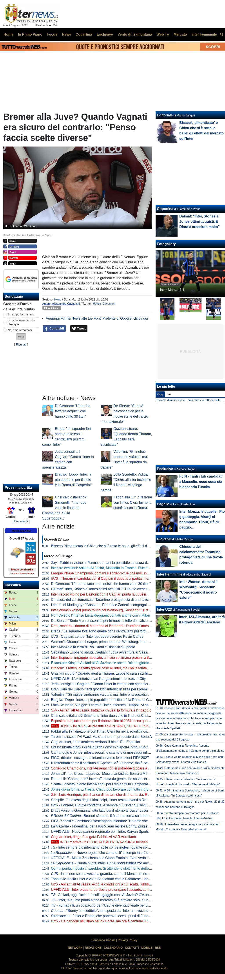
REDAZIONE (93, 947)
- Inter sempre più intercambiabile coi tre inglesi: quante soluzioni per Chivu (112, 847)
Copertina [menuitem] (84, 34)
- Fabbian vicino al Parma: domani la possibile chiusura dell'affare (105, 563)
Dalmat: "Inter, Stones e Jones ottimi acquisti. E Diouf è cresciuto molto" (106, 589)
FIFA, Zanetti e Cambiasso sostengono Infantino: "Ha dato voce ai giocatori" (110, 821)
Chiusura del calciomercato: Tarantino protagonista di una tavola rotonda (107, 599)
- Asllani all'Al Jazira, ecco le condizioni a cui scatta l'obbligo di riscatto (110, 884)
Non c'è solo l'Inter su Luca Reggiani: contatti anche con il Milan (100, 615)
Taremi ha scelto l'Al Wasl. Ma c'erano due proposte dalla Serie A (101, 737)
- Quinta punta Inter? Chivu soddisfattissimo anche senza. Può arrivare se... (121, 863)
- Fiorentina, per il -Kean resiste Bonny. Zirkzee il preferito (108, 826)
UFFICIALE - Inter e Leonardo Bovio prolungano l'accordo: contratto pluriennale (113, 889)
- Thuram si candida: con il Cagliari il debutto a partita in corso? (104, 578)
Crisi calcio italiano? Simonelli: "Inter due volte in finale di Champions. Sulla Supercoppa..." (64, 507)
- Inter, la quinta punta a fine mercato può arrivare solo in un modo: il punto (111, 900)
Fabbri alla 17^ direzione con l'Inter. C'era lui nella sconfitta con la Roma (132, 502)
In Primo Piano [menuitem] (30, 34)
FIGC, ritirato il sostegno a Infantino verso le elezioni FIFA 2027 (100, 758)
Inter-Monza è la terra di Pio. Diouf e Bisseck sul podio (93, 647)
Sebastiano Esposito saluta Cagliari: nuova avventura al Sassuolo (102, 652)
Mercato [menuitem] (180, 34)
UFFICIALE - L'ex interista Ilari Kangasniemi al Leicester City (98, 679)
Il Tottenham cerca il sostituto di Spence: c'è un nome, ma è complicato (105, 763)
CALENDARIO (113, 947)
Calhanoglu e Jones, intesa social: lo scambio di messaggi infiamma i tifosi (109, 752)
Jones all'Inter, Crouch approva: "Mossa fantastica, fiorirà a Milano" (102, 773)
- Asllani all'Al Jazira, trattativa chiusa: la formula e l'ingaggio (101, 710)
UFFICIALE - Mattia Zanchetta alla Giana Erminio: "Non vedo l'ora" (103, 858)
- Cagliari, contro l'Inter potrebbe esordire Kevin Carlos (97, 636)
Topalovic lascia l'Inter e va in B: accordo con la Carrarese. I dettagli (103, 879)
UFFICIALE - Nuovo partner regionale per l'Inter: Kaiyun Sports (100, 831)
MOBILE (146, 947)
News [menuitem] (66, 34)
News (57, 299)
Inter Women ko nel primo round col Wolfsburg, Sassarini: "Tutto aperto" (106, 610)
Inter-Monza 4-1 (172, 290)
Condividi (56, 328)
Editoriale (165, 115)
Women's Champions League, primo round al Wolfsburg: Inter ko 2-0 (104, 642)
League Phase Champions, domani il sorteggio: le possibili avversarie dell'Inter (112, 573)
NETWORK (75, 947)
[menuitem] (221, 34)
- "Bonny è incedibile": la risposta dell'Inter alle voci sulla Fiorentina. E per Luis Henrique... (127, 910)
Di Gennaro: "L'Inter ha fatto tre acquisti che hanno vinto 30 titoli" (72, 411)
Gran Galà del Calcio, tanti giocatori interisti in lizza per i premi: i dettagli (107, 689)
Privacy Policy (127, 940)
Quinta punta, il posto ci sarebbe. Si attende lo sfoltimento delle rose (103, 868)
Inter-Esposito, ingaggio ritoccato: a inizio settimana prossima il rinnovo (106, 657)
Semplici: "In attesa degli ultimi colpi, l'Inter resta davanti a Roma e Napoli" (109, 800)
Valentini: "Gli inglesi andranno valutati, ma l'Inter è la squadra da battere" (108, 694)
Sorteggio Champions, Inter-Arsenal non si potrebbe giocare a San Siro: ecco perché (117, 768)
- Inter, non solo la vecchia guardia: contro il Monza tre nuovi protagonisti (111, 874)
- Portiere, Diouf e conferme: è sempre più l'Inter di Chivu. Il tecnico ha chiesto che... (119, 805)
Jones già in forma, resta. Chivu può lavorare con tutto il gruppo (102, 789)
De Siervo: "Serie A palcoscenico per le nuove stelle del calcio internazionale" (111, 621)
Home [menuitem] (8, 34)
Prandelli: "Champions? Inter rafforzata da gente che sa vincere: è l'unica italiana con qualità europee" (130, 779)
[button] (21, 336)
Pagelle (163, 504)
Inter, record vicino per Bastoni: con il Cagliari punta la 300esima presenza (108, 594)
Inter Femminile (169, 574)
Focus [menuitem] (52, 34)
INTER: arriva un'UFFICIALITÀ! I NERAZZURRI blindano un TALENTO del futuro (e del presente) (132, 842)
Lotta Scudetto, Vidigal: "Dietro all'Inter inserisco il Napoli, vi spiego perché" (109, 705)
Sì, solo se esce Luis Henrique (21, 322)
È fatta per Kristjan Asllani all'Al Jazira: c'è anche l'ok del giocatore (102, 663)
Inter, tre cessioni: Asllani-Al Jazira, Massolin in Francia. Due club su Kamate (110, 568)
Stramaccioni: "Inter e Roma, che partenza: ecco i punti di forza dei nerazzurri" (111, 916)
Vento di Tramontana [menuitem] (135, 34)
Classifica (13, 585)
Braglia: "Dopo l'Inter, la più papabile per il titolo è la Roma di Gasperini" (73, 480)
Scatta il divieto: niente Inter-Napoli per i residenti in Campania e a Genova (109, 784)
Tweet (81, 328)
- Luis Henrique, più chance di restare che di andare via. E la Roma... (107, 795)
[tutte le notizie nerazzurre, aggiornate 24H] (31, 13)
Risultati (21, 344)
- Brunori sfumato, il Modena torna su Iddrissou (102, 816)
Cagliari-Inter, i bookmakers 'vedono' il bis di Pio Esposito (95, 742)
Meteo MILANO (21, 530)
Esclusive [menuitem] (105, 34)
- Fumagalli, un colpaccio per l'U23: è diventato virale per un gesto (105, 905)
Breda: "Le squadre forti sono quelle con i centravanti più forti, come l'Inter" (108, 631)
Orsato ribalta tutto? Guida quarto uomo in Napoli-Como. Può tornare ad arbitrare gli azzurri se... (125, 747)
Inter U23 (164, 609)
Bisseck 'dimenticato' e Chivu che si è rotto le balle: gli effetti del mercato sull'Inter (114, 546)
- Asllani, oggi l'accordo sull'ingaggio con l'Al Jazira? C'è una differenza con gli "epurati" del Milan (129, 895)
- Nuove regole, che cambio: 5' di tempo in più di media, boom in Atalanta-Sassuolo (127, 853)
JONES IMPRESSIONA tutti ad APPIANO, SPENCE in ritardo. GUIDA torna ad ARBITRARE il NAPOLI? (137, 726)
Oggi (160, 394)
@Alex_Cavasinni (104, 303)
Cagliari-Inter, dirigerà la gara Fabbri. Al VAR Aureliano (93, 837)
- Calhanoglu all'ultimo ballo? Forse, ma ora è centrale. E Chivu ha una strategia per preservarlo (129, 921)
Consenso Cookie (103, 940)
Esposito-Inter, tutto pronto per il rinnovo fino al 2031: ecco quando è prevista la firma (116, 721)
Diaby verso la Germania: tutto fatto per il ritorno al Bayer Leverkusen (104, 810)
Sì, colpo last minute (21, 314)
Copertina (165, 209)
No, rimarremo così (20, 330)
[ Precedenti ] (21, 521)
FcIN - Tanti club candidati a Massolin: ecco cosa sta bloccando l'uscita (200, 481)
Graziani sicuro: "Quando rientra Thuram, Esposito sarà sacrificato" (103, 673)
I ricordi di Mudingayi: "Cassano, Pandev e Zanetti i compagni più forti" (105, 605)
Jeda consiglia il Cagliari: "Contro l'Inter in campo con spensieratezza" (105, 684)
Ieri (169, 394)
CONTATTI (132, 947)
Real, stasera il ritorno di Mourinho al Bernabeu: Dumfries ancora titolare (107, 626)
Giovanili (164, 539)
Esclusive (165, 469)
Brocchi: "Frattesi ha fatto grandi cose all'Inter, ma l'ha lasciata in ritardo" (107, 668)
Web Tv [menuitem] (162, 34)
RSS (158, 947)
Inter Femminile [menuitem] (204, 34)
